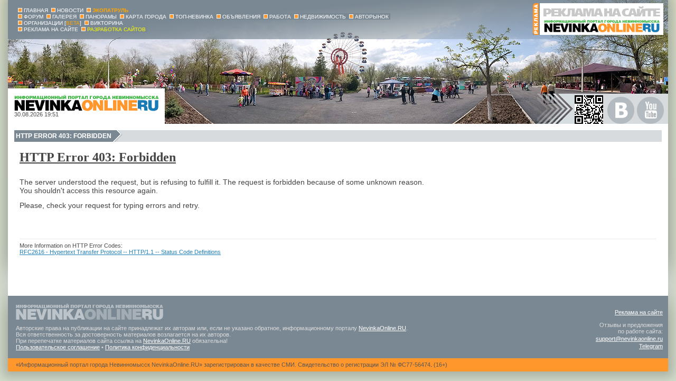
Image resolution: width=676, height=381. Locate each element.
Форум (33, 17)
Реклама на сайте (639, 312)
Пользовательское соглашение (58, 347)
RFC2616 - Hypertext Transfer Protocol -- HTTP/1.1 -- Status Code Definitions (120, 252)
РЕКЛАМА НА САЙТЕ (51, 29)
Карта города (146, 17)
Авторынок (372, 17)
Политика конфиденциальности (147, 347)
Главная (36, 10)
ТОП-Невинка (194, 17)
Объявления (241, 17)
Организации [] (52, 23)
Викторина (106, 23)
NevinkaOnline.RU (382, 328)
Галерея (64, 17)
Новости (70, 10)
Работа (280, 17)
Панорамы (101, 17)
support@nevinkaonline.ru (629, 338)
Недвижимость (323, 17)
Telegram (651, 346)
